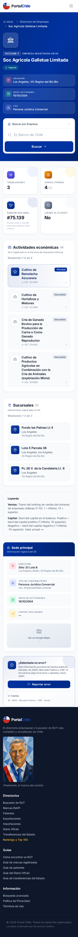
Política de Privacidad (16, 900)
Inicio (10, 21)
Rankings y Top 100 (15, 839)
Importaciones (12, 823)
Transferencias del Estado (19, 834)
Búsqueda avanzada (16, 895)
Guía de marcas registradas (20, 862)
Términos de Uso (13, 906)
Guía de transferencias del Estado (24, 878)
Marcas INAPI (11, 808)
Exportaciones (12, 818)
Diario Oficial (11, 829)
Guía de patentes (13, 867)
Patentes (8, 813)
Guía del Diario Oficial (16, 872)
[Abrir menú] (71, 6)
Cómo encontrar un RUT (18, 857)
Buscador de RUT (14, 802)
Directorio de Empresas (34, 21)
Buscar (37, 146)
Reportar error (41, 684)
